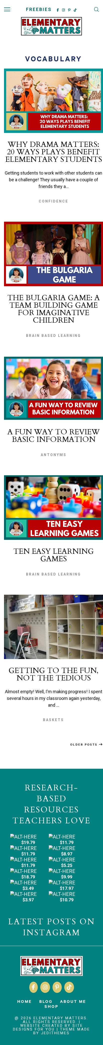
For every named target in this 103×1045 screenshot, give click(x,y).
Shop (51, 1006)
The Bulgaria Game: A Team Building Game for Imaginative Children (53, 309)
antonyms (53, 455)
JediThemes (55, 1033)
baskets (53, 720)
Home (24, 1001)
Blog (45, 1001)
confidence (53, 201)
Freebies (39, 9)
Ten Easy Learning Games (53, 555)
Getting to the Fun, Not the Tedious (53, 674)
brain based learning (53, 336)
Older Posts (84, 744)
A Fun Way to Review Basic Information (54, 436)
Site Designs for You (48, 1027)
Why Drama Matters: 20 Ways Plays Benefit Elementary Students (53, 152)
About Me (73, 1001)
